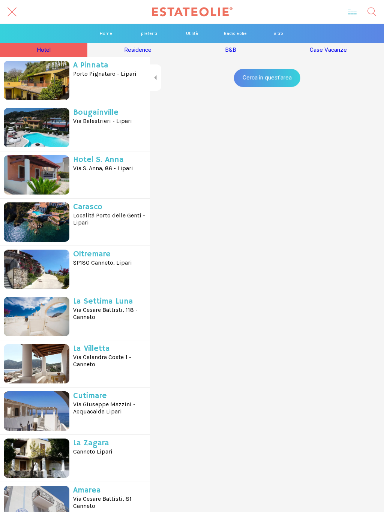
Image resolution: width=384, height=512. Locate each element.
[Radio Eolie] (353, 12)
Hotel (44, 49)
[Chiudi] (12, 11)
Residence (138, 49)
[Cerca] (372, 12)
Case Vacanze (328, 49)
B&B (230, 49)
